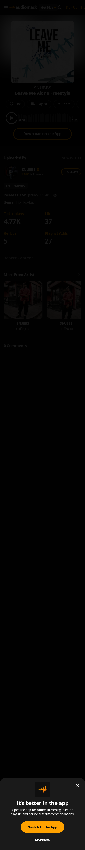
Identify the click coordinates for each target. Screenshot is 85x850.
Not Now (42, 839)
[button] (42, 425)
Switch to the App (42, 827)
